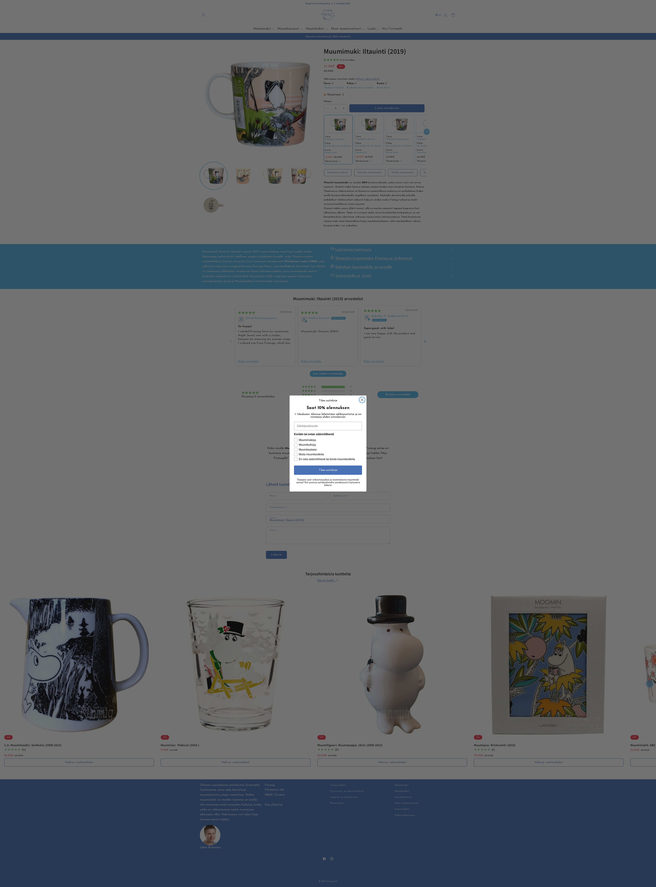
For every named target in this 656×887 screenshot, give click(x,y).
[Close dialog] (362, 400)
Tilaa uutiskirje (328, 470)
